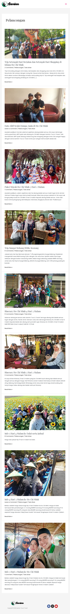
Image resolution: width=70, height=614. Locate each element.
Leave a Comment (11, 129)
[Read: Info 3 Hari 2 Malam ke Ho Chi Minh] (35, 545)
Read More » (9, 82)
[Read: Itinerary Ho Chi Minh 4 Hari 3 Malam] (35, 291)
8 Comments (9, 436)
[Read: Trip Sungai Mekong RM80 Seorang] (35, 227)
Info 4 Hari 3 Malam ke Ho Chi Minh (22, 499)
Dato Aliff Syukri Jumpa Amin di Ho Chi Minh (26, 125)
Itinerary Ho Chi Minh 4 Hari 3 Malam (23, 311)
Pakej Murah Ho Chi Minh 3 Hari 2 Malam (24, 186)
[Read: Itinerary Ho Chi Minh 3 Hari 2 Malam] (35, 352)
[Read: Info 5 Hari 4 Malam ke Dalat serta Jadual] (35, 413)
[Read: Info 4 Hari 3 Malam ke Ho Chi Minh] (35, 473)
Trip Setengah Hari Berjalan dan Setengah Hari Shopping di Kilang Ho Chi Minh (33, 63)
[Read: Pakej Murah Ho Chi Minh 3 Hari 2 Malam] (35, 166)
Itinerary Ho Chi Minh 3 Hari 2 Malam (23, 372)
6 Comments (9, 251)
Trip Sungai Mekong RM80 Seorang (22, 247)
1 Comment (8, 190)
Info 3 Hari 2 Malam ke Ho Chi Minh (22, 571)
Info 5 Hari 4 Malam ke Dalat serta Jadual (24, 433)
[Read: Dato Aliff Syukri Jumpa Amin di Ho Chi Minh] (35, 105)
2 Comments (9, 67)
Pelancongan (19, 67)
